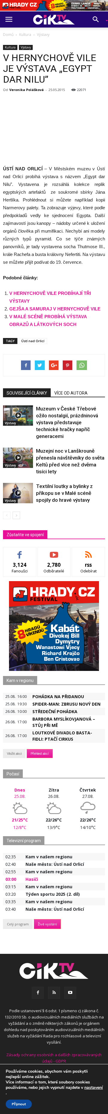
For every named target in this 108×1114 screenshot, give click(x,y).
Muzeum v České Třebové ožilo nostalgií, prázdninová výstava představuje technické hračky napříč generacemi (67, 422)
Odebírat (54, 551)
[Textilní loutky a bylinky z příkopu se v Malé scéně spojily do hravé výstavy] (18, 493)
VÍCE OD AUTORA (71, 393)
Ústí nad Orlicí (32, 341)
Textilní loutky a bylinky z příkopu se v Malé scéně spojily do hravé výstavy (64, 493)
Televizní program (24, 840)
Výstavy (26, 47)
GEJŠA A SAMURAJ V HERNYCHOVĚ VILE (54, 308)
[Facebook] (38, 993)
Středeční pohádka (54, 711)
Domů (8, 34)
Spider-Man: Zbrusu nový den (66, 704)
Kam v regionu (20, 680)
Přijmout (19, 1104)
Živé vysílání (47, 924)
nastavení (93, 1087)
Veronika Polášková (26, 89)
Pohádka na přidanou (58, 696)
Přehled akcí (40, 753)
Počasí (13, 774)
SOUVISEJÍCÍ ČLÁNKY (27, 393)
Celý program (18, 924)
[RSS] (54, 993)
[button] (98, 19)
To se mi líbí (19, 551)
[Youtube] (70, 993)
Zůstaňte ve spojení (25, 534)
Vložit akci (14, 753)
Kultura (10, 47)
